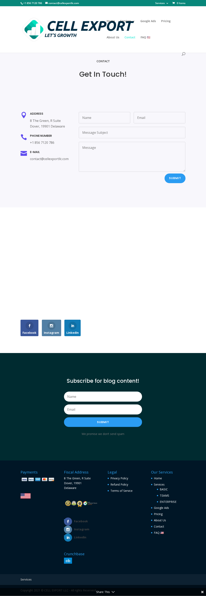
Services (160, 3)
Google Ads (148, 21)
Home (111, 21)
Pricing (166, 21)
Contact (130, 37)
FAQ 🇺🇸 (145, 37)
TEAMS (164, 495)
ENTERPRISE (168, 502)
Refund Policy (119, 484)
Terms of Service (121, 491)
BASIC (164, 489)
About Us (113, 37)
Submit (175, 178)
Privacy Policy (119, 478)
